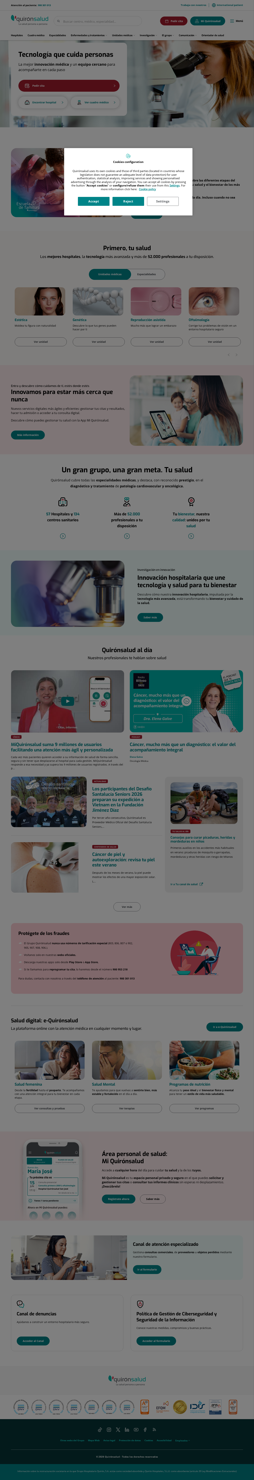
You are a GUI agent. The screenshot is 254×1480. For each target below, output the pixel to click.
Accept (93, 201)
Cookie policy (147, 189)
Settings (162, 201)
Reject (128, 201)
